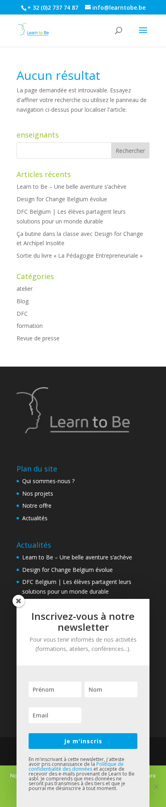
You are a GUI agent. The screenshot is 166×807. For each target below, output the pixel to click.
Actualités (35, 518)
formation (30, 325)
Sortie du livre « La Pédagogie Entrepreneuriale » (80, 255)
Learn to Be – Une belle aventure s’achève (72, 186)
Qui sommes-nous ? (48, 481)
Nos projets (37, 493)
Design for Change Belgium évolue (62, 199)
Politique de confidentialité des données (76, 766)
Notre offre (37, 505)
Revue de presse (38, 338)
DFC (22, 313)
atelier (25, 288)
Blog (23, 301)
